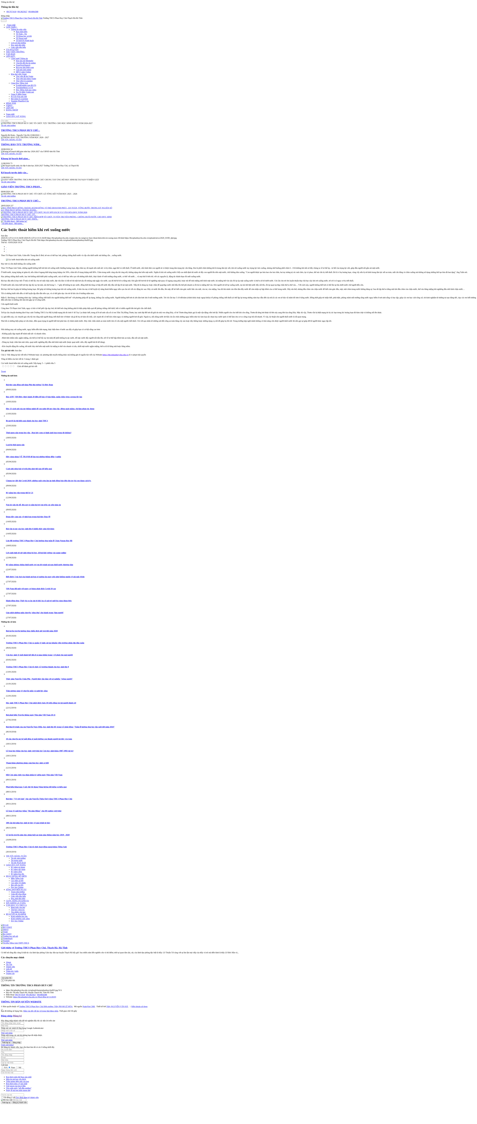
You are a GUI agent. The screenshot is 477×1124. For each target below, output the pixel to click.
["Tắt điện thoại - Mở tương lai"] (14, 221)
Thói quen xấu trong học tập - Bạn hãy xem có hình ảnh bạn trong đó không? (38, 433)
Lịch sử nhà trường (18, 43)
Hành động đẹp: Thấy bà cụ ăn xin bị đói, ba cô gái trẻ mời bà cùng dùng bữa (39, 601)
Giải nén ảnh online (23, 70)
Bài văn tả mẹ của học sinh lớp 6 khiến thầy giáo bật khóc (30, 529)
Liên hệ (9, 969)
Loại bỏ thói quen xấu (15, 445)
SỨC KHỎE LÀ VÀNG (16, 903)
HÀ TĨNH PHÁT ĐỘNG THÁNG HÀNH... (19, 210)
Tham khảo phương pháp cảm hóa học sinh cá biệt (27, 763)
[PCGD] (4, 925)
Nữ (19, 1067)
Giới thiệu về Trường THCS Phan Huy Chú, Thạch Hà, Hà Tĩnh (34, 947)
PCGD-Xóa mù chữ (19, 96)
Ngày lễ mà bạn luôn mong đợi (18, 1090)
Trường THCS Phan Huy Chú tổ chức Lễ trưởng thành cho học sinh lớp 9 (37, 667)
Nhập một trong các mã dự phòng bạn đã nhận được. (21, 1035)
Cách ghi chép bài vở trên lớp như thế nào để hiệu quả (29, 469)
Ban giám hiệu (21, 32)
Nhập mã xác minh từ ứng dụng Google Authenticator (22, 1028)
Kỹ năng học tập (17, 874)
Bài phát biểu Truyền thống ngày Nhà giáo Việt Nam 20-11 (30, 715)
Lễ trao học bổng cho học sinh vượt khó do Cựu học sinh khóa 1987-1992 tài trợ (39, 751)
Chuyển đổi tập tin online (26, 63)
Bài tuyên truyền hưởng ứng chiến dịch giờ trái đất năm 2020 (32, 631)
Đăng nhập (7, 1016)
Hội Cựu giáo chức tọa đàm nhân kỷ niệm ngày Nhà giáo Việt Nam (34, 775)
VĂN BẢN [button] (10, 54)
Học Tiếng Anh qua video (26, 90)
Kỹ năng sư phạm (18, 867)
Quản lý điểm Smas (18, 94)
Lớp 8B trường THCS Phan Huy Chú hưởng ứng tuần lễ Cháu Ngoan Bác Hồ (39, 541)
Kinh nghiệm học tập (19, 916)
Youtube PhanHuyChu (20, 101)
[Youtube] (5, 941)
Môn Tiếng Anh (17, 878)
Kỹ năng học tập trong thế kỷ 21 (19, 493)
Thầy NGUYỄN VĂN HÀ (117, 1006)
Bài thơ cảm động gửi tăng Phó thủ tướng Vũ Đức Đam (29, 385)
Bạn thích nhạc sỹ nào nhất (16, 1084)
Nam (13, 1067)
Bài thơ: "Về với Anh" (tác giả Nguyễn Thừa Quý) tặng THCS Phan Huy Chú (39, 799)
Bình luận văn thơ (18, 907)
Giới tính (4, 1065)
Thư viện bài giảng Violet (26, 79)
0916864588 (33, 12)
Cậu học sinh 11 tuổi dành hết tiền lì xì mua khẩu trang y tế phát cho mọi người (39, 655)
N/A (6, 1067)
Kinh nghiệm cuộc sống (20, 919)
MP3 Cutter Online (23, 72)
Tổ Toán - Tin (21, 34)
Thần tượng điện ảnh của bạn (17, 1081)
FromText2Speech (23, 65)
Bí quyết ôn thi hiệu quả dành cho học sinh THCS (27, 421)
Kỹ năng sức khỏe (18, 869)
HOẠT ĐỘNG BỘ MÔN (16, 876)
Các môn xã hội (17, 881)
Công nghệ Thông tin (19, 58)
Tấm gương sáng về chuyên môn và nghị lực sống (27, 691)
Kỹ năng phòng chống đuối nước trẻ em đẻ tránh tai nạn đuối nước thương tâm (39, 565)
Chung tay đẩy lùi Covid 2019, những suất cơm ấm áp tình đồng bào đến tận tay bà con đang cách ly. (48, 481)
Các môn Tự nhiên (18, 883)
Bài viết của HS (17, 885)
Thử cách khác (7, 1033)
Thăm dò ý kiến (12, 971)
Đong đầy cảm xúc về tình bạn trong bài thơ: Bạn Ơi (28, 517)
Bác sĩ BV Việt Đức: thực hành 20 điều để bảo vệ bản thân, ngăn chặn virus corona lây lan (44, 397)
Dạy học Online (17, 887)
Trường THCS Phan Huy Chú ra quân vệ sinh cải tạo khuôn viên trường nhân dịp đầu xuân (45, 643)
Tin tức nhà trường (8, 125)
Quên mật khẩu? (7, 1045)
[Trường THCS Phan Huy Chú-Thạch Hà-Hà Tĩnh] (21, 18)
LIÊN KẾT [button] (11, 56)
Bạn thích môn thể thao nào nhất (18, 1077)
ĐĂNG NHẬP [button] (12, 110)
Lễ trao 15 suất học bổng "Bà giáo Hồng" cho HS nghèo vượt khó (33, 811)
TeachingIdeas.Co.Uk (24, 87)
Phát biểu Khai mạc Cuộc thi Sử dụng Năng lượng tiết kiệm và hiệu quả (36, 787)
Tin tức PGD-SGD (18, 863)
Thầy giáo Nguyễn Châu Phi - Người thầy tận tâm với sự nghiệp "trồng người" (39, 679)
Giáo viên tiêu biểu (18, 47)
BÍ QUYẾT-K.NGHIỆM (16, 914)
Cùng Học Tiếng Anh (19, 83)
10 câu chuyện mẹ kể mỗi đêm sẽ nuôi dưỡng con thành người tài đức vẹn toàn (39, 739)
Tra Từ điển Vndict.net (25, 92)
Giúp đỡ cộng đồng (18, 894)
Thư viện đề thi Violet (24, 76)
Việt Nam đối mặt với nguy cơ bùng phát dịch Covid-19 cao (31, 589)
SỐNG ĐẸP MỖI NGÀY (16, 889)
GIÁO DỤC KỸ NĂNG (16, 865)
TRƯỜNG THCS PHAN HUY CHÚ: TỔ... (18, 215)
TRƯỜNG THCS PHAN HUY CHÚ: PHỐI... (19, 219)
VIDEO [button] (9, 105)
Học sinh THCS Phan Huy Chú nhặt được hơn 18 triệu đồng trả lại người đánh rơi (41, 703)
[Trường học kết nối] (9, 936)
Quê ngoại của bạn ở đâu (16, 1086)
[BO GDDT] (6, 927)
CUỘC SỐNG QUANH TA (17, 901)
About (8, 962)
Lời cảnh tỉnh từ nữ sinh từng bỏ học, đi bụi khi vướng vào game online (36, 553)
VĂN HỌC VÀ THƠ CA (16, 905)
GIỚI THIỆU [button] (11, 27)
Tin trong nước (17, 860)
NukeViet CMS (89, 1006)
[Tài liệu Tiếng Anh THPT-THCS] (15, 943)
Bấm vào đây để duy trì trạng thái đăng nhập (40, 1011)
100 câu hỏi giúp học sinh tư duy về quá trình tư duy (28, 823)
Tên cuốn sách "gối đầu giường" (19, 1088)
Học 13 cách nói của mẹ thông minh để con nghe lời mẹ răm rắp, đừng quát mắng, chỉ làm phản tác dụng (50, 409)
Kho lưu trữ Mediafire (24, 61)
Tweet (3, 371)
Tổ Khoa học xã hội (24, 36)
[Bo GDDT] (6, 934)
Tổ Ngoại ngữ (21, 38)
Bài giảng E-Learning (19, 99)
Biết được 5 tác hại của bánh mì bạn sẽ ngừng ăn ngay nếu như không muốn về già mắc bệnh (45, 577)
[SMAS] (4, 930)
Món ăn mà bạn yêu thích (16, 1079)
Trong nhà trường (18, 892)
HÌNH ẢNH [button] (11, 103)
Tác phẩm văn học (18, 912)
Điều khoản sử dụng (139, 1006)
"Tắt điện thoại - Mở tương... (12, 223)
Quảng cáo (10, 973)
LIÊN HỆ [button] (10, 108)
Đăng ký (17, 1016)
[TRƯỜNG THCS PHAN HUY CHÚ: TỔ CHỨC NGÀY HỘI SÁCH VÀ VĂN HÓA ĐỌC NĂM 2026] (44, 212)
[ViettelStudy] (7, 938)
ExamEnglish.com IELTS (26, 85)
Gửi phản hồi (6, 978)
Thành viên (10, 967)
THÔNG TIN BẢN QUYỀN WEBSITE (21, 1001)
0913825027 (22, 12)
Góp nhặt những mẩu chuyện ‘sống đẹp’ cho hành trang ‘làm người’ (35, 613)
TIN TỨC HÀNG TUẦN (11, 140)
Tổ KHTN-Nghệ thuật (25, 41)
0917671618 (11, 12)
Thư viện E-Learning (24, 81)
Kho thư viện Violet (19, 74)
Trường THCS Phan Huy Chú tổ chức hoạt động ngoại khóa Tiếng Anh (36, 847)
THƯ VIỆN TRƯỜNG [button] (15, 52)
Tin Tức (9, 964)
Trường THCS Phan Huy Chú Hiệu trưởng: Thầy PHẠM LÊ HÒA (46, 1006)
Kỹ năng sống (16, 872)
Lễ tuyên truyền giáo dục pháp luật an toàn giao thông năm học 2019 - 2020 (38, 835)
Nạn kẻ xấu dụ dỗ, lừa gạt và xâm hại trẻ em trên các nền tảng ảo (33, 505)
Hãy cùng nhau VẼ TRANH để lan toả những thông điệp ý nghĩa (33, 457)
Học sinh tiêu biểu (18, 45)
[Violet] (4, 932)
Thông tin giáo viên (18, 29)
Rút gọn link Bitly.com (25, 67)
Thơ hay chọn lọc (18, 910)
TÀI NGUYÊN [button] (12, 49)
